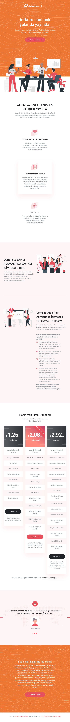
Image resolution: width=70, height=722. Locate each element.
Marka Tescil (57, 716)
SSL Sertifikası (46, 716)
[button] (32, 633)
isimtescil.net (18, 716)
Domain (25, 716)
